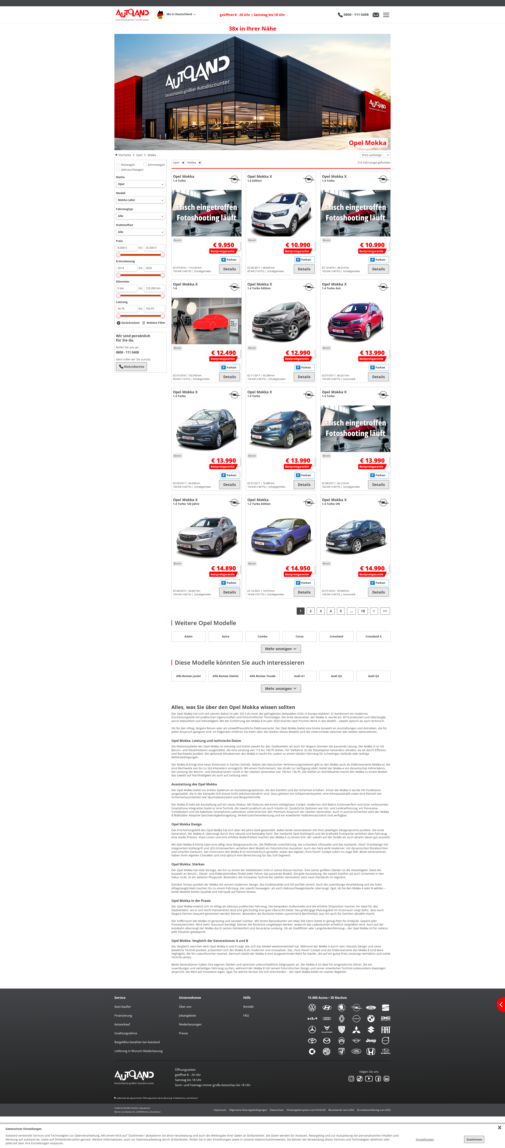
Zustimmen (474, 1139)
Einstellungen (425, 1139)
